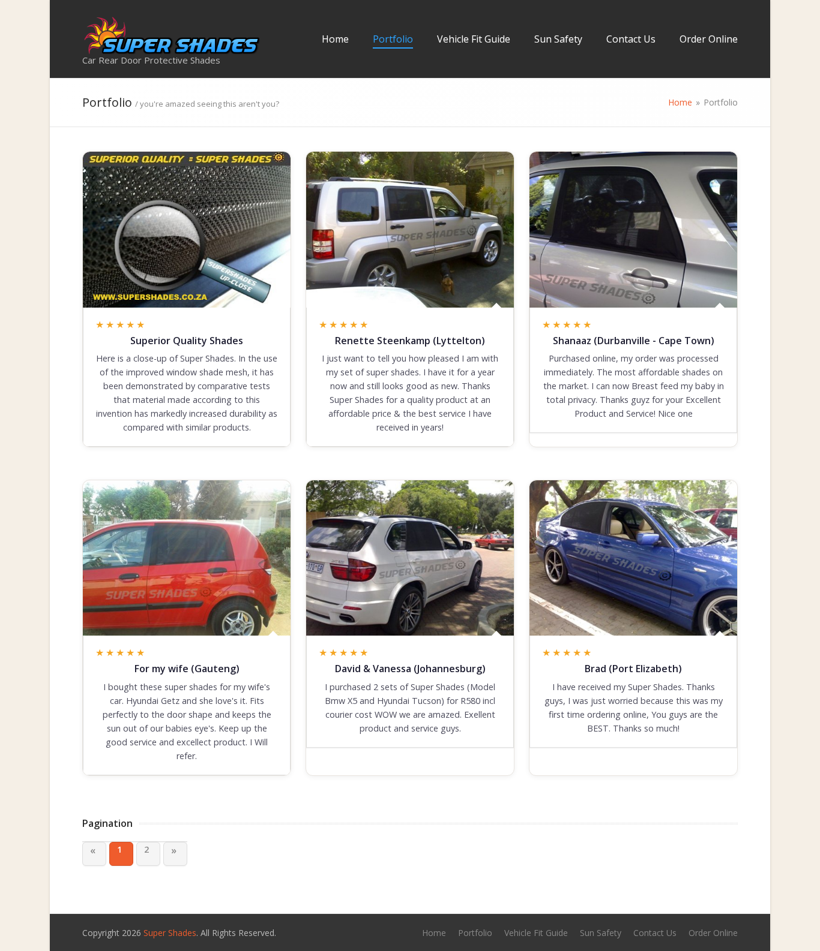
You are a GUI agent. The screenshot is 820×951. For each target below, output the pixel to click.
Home (335, 39)
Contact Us (631, 39)
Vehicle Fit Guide (473, 39)
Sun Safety (558, 39)
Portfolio (393, 39)
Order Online (709, 39)
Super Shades (169, 932)
